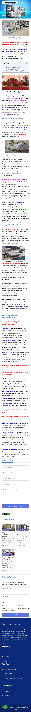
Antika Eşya (21, 15)
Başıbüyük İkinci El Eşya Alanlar (7, 558)
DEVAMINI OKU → (7, 545)
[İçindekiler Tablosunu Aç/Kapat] (26, 63)
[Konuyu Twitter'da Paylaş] (5, 514)
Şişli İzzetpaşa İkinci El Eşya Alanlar (13, 67)
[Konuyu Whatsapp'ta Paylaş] (8, 514)
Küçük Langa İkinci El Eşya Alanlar (6, 534)
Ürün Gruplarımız (12, 15)
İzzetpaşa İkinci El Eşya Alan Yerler (13, 69)
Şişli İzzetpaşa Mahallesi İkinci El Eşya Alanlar (16, 71)
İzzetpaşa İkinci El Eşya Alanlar (10, 66)
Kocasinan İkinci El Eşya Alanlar (22, 533)
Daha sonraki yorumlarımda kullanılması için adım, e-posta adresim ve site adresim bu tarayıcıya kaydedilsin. (15, 608)
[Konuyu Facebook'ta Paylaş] (3, 514)
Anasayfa (4, 15)
